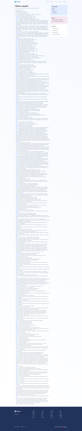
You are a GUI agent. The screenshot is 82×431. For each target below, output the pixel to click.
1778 (17, 40)
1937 (17, 118)
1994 (17, 352)
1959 (17, 229)
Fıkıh (42, 415)
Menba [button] (64, 1)
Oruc (33, 415)
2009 (17, 403)
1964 (17, 239)
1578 (17, 38)
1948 (17, 166)
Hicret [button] (52, 1)
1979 (17, 296)
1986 (17, 326)
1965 (17, 244)
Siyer (42, 411)
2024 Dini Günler (55, 32)
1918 (17, 68)
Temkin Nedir (54, 11)
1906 (17, 61)
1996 (17, 354)
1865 (17, 50)
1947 (17, 155)
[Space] (17, 411)
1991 (17, 336)
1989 (17, 333)
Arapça (61, 414)
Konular (53, 9)
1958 (17, 224)
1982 (17, 321)
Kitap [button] (60, 1)
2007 (17, 395)
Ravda (52, 417)
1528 (17, 18)
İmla (60, 412)
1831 (17, 45)
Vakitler (22, 426)
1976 (17, 278)
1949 (17, 173)
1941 (17, 129)
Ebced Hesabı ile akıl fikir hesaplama (58, 21)
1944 (17, 142)
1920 (17, 71)
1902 (17, 59)
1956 (17, 215)
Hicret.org (17, 414)
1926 (17, 104)
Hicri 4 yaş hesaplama (56, 34)
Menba (43, 417)
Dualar (52, 412)
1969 (17, 262)
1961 (17, 232)
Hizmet (61, 417)
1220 (17, 15)
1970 (17, 271)
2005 (17, 376)
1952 (17, 202)
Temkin (34, 414)
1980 (17, 310)
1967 (17, 261)
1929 (17, 111)
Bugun (34, 411)
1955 (17, 209)
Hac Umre (52, 411)
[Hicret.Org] (17, 1)
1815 (17, 42)
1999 (17, 366)
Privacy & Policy (17, 426)
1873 (17, 55)
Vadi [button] (56, 1)
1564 (17, 20)
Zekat (51, 414)
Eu (25, 426)
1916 (17, 67)
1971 (17, 274)
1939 (17, 127)
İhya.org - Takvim (55, 28)
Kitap (42, 414)
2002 (17, 371)
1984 (17, 323)
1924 (17, 88)
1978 (17, 290)
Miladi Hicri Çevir (55, 30)
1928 (17, 109)
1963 (17, 237)
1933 (17, 117)
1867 (17, 52)
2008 (17, 398)
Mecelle (61, 415)
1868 (17, 53)
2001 (17, 367)
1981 (17, 315)
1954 (17, 205)
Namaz (34, 412)
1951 (17, 200)
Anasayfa (53, 8)
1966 (17, 257)
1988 (17, 327)
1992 (17, 339)
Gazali (42, 412)
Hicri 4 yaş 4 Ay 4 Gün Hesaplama (57, 19)
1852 (17, 47)
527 (16, 14)
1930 (17, 112)
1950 (17, 185)
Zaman (34, 417)
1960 (17, 230)
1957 (17, 218)
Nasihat (52, 415)
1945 (17, 153)
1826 (17, 44)
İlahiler (61, 411)
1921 (17, 76)
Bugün (48, 1)
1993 (17, 345)
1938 (17, 125)
